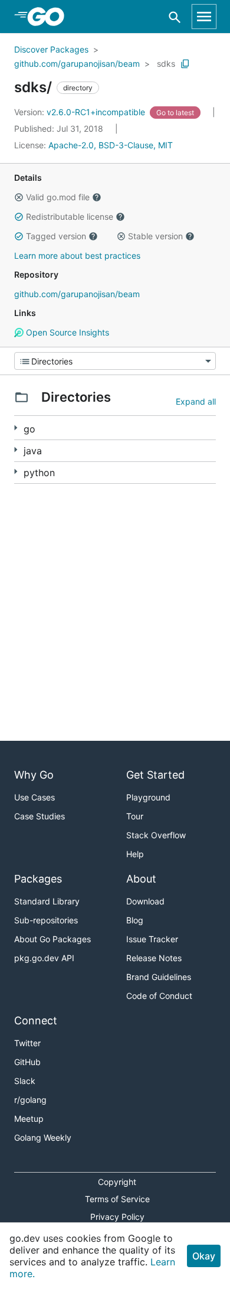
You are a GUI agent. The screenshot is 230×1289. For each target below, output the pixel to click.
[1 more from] (15, 449)
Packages (38, 879)
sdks (166, 63)
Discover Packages (51, 49)
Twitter (27, 1043)
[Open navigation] (204, 16)
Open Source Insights (66, 332)
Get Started (155, 775)
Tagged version (56, 236)
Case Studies (39, 816)
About (141, 879)
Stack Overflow (156, 835)
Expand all (196, 401)
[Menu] (115, 361)
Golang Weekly (42, 1137)
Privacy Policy (117, 1217)
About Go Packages (52, 939)
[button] (19, 197)
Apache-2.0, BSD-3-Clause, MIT (110, 145)
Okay (203, 1256)
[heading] (50, 16)
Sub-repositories (46, 920)
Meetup (29, 1119)
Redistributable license (70, 216)
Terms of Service (117, 1199)
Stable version (155, 236)
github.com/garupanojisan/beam (77, 63)
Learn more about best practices (77, 255)
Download (145, 901)
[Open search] (175, 16)
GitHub (27, 1062)
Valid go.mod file (58, 197)
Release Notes (154, 958)
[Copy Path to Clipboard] (185, 63)
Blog (134, 920)
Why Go (34, 775)
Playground (148, 797)
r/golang (30, 1100)
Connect (35, 1020)
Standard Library (47, 901)
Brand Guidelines (158, 977)
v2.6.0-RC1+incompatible (80, 112)
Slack (24, 1081)
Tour (134, 816)
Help (135, 854)
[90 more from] (15, 428)
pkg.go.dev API (44, 958)
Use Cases (34, 797)
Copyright (117, 1182)
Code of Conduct (159, 996)
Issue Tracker (152, 939)
